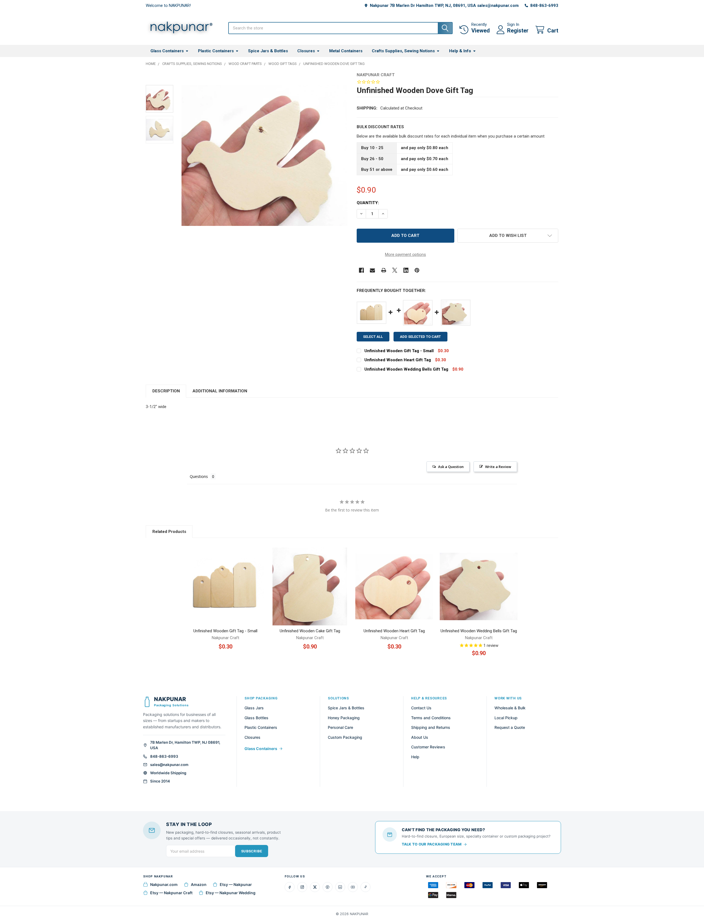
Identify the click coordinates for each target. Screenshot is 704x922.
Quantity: (368, 202)
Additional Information (220, 391)
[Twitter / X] (315, 887)
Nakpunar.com (164, 884)
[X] (395, 270)
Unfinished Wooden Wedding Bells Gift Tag (406, 369)
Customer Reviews (428, 747)
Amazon (199, 884)
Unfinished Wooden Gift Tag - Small (399, 350)
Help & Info (460, 50)
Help (415, 756)
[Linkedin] (406, 270)
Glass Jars (254, 707)
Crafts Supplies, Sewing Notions (403, 50)
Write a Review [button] (498, 466)
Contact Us (421, 707)
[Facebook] (361, 270)
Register (518, 30)
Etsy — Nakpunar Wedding (230, 892)
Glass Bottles (256, 717)
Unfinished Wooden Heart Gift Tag (397, 359)
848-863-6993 (164, 756)
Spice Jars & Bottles (268, 50)
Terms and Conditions (431, 717)
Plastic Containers (216, 50)
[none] (265, 155)
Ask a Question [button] (451, 466)
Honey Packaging (344, 717)
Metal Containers (345, 50)
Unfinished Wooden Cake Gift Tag (310, 630)
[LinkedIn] (340, 887)
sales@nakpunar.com (169, 764)
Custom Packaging (345, 737)
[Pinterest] (417, 270)
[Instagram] (302, 887)
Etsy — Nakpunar (236, 884)
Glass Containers (167, 50)
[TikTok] (365, 887)
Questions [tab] (199, 476)
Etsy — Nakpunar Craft (171, 892)
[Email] (372, 270)
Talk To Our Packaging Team (432, 844)
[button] (507, 236)
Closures (306, 50)
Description (166, 391)
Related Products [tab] (169, 531)
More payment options (405, 254)
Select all (373, 337)
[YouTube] (353, 887)
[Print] (384, 270)
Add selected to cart (420, 337)
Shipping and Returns (430, 727)
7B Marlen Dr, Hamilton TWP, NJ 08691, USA (185, 745)
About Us (419, 737)
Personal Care (340, 727)
